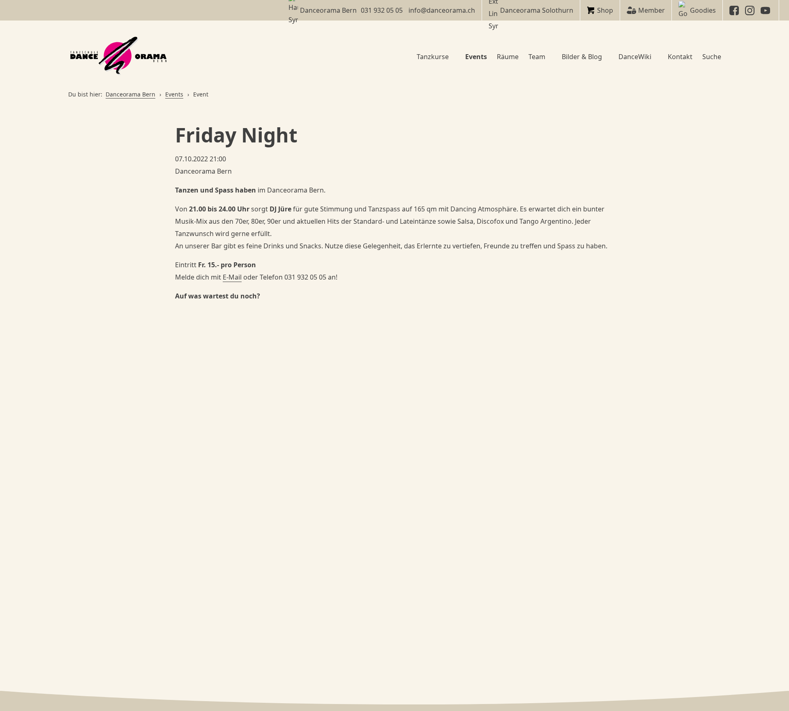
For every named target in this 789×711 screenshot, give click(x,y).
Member (651, 10)
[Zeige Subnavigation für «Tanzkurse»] (452, 56)
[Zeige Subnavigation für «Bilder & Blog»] (605, 56)
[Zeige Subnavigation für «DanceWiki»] (654, 56)
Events (174, 94)
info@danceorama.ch (441, 10)
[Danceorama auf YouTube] (766, 10)
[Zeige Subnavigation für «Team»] (548, 56)
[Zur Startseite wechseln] (119, 56)
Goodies (703, 10)
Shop (605, 10)
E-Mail (232, 277)
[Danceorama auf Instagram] (751, 10)
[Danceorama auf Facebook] (735, 10)
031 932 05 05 (382, 10)
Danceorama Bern (130, 94)
